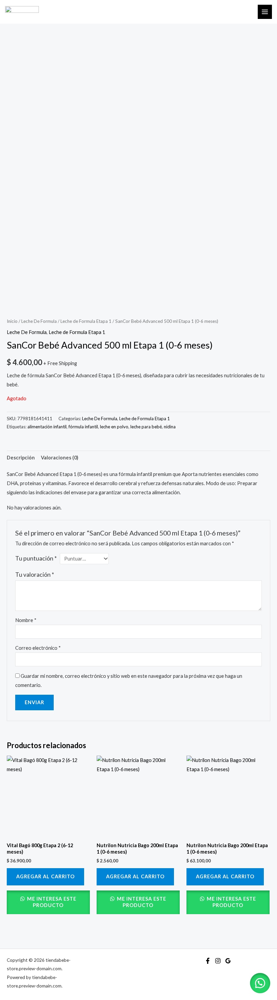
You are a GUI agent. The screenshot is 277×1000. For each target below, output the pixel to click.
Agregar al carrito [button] (45, 876)
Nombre (25, 620)
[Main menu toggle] (265, 12)
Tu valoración (34, 574)
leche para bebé (146, 426)
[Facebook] (208, 961)
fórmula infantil (83, 426)
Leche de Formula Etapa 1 (85, 321)
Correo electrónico (38, 648)
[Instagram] (218, 961)
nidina (170, 426)
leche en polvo (114, 426)
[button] (260, 983)
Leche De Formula (39, 321)
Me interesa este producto (51, 902)
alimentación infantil (47, 426)
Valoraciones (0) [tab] (59, 457)
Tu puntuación (36, 558)
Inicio (12, 321)
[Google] (228, 961)
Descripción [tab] (21, 457)
